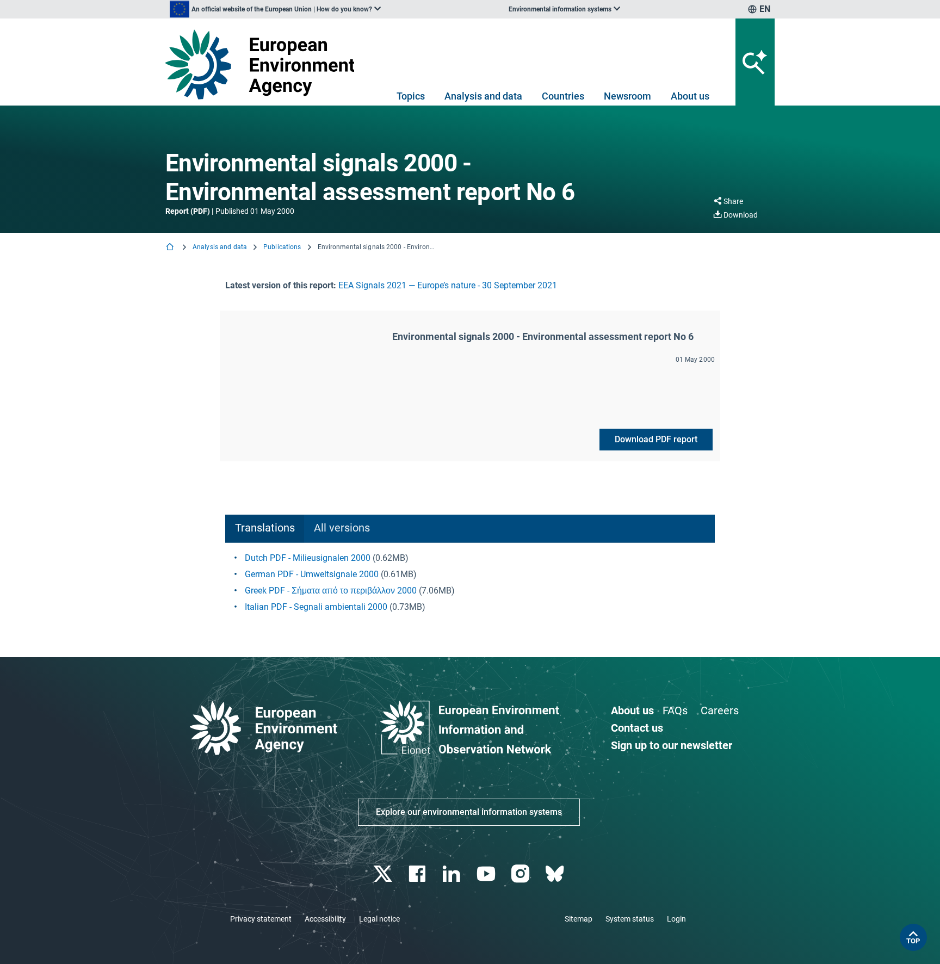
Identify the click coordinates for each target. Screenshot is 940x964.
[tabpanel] (470, 583)
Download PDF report (656, 439)
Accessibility (325, 918)
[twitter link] (384, 874)
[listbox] (275, 9)
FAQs (675, 710)
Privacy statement (261, 918)
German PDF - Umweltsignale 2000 (312, 574)
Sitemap (578, 918)
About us (690, 96)
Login (676, 918)
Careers (720, 710)
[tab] (264, 528)
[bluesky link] (556, 874)
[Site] (264, 64)
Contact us (637, 727)
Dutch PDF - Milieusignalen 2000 (307, 558)
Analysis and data (483, 96)
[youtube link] (487, 874)
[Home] (170, 248)
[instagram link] (521, 874)
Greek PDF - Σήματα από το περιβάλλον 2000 (331, 590)
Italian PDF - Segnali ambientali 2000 (316, 607)
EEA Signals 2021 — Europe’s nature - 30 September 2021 (447, 285)
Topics (411, 96)
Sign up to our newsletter (671, 745)
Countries (563, 96)
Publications (282, 247)
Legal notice (379, 918)
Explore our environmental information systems (469, 812)
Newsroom (627, 96)
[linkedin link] (453, 874)
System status (629, 918)
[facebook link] (418, 874)
